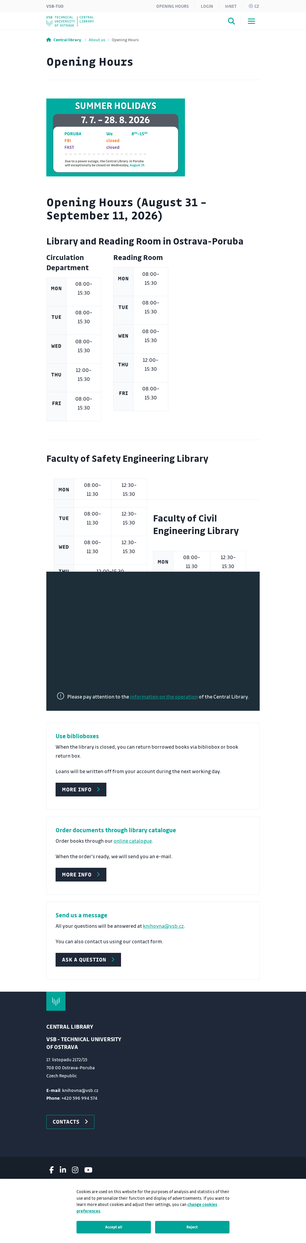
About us (97, 39)
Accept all (113, 1226)
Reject (192, 1226)
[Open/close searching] (231, 22)
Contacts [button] (66, 1121)
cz (256, 6)
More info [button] (76, 789)
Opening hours (172, 6)
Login (207, 6)
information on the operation (164, 696)
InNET (231, 6)
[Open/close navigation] (251, 21)
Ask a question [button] (84, 959)
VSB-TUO (55, 6)
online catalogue (133, 841)
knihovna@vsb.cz (163, 926)
